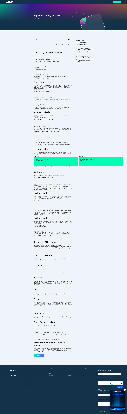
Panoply (36, 373)
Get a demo (116, 1)
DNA (83, 373)
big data (63, 45)
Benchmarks (51, 375)
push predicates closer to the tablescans (57, 71)
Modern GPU (37, 330)
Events (69, 373)
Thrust (36, 325)
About (68, 368)
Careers (84, 375)
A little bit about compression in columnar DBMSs (44, 337)
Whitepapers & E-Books (52, 373)
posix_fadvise (37, 339)
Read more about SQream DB (39, 350)
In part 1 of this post (67, 44)
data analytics (46, 351)
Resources (50, 368)
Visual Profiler (40, 332)
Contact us (69, 375)
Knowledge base (85, 368)
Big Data (56, 342)
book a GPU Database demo (51, 350)
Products (36, 368)
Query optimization (38, 334)
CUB (36, 327)
